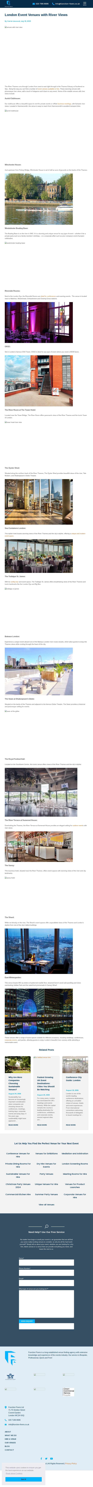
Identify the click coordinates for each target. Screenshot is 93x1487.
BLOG (7, 1446)
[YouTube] (51, 1458)
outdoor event (78, 825)
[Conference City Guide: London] (75, 1064)
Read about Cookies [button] (14, 1473)
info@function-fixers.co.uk (18, 1424)
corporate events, (11, 1040)
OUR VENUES (10, 1442)
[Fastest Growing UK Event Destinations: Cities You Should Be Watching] (46, 1064)
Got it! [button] (23, 1479)
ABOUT (8, 1431)
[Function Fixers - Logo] (9, 4)
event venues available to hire (48, 89)
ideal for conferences (48, 296)
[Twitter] (46, 1458)
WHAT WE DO (11, 1435)
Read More (13, 1125)
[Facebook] (41, 1458)
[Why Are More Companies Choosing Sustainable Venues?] (18, 1064)
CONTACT (9, 1450)
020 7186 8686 (14, 1420)
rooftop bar (14, 582)
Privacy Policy (71, 1464)
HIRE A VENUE (10, 1439)
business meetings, (65, 104)
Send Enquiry (27, 1321)
